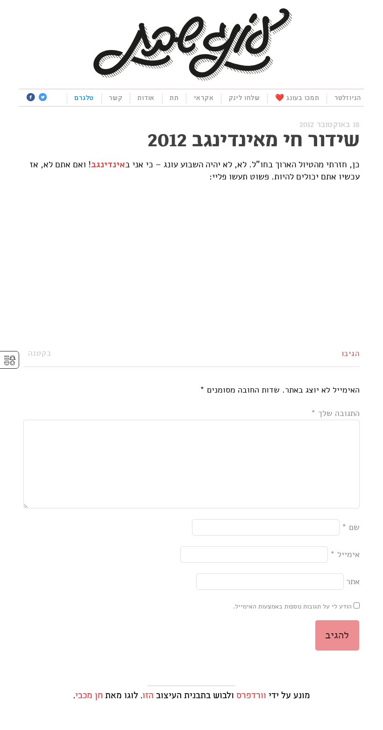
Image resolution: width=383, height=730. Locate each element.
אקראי (204, 98)
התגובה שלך (335, 413)
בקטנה (39, 353)
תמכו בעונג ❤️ (297, 98)
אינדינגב (108, 164)
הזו (148, 695)
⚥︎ (10, 360)
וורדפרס (251, 695)
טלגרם (84, 98)
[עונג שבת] (191, 43)
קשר (115, 98)
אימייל (345, 554)
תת (174, 98)
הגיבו (350, 353)
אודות (146, 98)
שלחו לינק (244, 98)
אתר (353, 581)
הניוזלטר (347, 98)
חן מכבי (89, 695)
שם (351, 527)
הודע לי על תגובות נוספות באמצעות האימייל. (292, 606)
